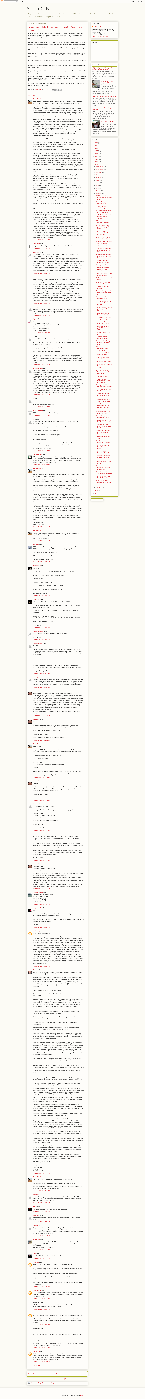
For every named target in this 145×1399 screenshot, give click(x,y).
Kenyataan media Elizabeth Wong (101, 297)
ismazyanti (36, 252)
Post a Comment (35, 1365)
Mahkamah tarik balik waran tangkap (102, 353)
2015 (96, 148)
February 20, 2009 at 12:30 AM (41, 541)
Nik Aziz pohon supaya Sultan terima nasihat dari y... (103, 401)
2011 (96, 159)
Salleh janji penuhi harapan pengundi (104, 96)
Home (58, 1374)
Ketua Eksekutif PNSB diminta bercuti (103, 238)
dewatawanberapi (38, 631)
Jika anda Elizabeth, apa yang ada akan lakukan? (103, 303)
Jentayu (35, 1312)
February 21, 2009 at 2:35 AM (41, 1203)
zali (34, 336)
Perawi (35, 1206)
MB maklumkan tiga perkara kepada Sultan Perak (104, 461)
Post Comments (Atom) (61, 1379)
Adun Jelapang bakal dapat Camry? (102, 358)
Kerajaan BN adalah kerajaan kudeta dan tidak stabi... (103, 371)
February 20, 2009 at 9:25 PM (41, 1191)
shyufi (34, 319)
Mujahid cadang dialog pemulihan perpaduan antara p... (103, 226)
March (98, 191)
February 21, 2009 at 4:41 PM (41, 1309)
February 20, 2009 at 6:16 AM (41, 595)
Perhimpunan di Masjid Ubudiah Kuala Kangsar (104, 385)
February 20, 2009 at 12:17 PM (41, 888)
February (99, 193)
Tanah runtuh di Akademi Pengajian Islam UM (108, 82)
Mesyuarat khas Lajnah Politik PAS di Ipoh (103, 456)
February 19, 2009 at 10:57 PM (41, 394)
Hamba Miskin (37, 99)
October (99, 172)
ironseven (36, 1262)
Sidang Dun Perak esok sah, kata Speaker (103, 207)
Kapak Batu (36, 243)
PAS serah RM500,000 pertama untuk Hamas (103, 333)
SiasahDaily (38, 8)
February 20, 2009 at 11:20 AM (41, 777)
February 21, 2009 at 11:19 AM (41, 1236)
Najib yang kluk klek (102, 246)
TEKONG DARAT (38, 892)
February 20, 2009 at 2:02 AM (41, 562)
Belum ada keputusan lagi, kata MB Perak (102, 416)
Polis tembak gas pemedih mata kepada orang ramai (103, 380)
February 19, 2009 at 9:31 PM (41, 315)
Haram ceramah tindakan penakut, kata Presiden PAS (104, 309)
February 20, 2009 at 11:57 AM (41, 860)
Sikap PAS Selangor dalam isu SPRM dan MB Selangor (103, 232)
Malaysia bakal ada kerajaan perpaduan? (103, 261)
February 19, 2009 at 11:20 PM (41, 451)
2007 (96, 493)
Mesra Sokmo (37, 1290)
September (100, 175)
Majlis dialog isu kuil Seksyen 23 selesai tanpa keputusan (102, 68)
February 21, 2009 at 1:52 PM (41, 1286)
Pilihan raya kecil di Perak (104, 361)
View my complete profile (100, 36)
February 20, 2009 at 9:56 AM (41, 687)
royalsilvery (36, 931)
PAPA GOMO (37, 565)
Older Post (82, 1374)
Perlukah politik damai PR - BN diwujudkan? (104, 242)
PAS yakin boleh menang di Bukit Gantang (103, 211)
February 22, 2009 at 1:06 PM (41, 1347)
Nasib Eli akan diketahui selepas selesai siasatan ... (103, 216)
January (99, 487)
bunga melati (37, 908)
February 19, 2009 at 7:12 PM (41, 248)
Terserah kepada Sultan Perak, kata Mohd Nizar (104, 421)
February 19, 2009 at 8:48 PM (41, 303)
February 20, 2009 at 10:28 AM (41, 715)
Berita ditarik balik (101, 376)
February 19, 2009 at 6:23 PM (41, 240)
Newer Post (32, 1374)
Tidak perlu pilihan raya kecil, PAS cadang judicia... (103, 447)
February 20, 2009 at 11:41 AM (41, 830)
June (98, 183)
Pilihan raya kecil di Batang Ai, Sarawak (102, 221)
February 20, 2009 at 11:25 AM (41, 800)
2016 (96, 145)
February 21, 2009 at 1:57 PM (41, 1298)
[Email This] (53, 90)
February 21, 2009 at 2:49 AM (41, 1222)
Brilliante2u (36, 1239)
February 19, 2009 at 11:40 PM (41, 464)
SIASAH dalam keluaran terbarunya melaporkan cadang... (104, 197)
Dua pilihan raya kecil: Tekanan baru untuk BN (104, 472)
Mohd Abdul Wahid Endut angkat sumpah (104, 274)
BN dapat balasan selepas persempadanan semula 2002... (104, 348)
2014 (96, 151)
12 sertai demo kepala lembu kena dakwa (108, 122)
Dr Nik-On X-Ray (38, 368)
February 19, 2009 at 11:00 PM (41, 407)
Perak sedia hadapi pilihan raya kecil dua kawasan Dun (103, 467)
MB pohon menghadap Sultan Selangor (103, 283)
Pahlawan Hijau (37, 454)
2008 (96, 490)
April (97, 188)
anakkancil (36, 691)
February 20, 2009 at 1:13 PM (41, 904)
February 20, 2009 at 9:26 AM (41, 673)
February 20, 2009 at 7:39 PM (41, 1173)
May (97, 185)
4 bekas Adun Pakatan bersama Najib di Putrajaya (103, 432)
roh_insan (36, 544)
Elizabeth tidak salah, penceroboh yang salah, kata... (102, 269)
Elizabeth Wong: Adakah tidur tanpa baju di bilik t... (103, 292)
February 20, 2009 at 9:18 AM (41, 639)
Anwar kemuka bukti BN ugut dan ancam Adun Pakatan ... (103, 256)
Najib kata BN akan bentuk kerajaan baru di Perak (104, 426)
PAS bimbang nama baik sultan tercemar (103, 318)
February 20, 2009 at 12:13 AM (41, 527)
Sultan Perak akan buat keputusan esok (103, 412)
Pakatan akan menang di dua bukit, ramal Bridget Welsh (104, 250)
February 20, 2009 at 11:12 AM (41, 740)
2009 (96, 164)
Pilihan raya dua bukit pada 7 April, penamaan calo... (104, 327)
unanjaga (35, 307)
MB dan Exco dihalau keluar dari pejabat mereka (102, 395)
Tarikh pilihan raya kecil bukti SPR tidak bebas (103, 314)
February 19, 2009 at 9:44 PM (41, 333)
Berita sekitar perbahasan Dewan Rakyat (104, 202)
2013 (96, 153)
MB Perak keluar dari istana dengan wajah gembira (103, 407)
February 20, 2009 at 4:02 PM (41, 966)
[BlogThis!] (55, 90)
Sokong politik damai (102, 265)
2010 (96, 161)
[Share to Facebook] (59, 90)
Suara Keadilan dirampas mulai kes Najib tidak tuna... (104, 342)
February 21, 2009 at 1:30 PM (41, 1250)
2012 (96, 156)
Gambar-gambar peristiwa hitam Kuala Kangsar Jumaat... (104, 365)
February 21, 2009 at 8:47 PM (41, 1324)
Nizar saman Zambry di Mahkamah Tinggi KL (103, 322)
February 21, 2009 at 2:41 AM (41, 1211)
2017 (96, 143)
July (97, 180)
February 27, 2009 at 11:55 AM (41, 1361)
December (99, 166)
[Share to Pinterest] (61, 90)
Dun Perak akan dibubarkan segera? (103, 441)
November (99, 169)
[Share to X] (57, 90)
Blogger (82, 1395)
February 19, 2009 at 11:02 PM (41, 415)
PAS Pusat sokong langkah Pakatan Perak (104, 452)
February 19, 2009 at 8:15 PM (41, 273)
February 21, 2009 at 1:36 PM (41, 1258)
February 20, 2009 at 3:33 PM (41, 927)
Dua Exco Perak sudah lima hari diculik (103, 477)
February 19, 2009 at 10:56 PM (41, 364)
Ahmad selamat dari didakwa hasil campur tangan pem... (103, 482)
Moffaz (35, 970)
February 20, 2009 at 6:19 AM (41, 627)
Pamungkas (36, 1351)
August (98, 177)
